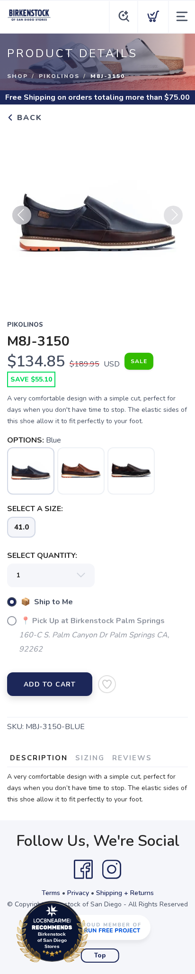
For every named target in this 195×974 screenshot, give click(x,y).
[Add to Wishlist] (107, 684)
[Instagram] (112, 869)
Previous (21, 215)
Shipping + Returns (125, 892)
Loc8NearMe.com (93, 934)
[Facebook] (83, 869)
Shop (17, 76)
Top (100, 955)
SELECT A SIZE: (35, 509)
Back (28, 118)
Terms (51, 892)
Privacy (78, 892)
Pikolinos (59, 76)
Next (173, 215)
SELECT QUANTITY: (42, 555)
